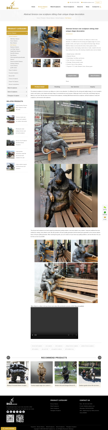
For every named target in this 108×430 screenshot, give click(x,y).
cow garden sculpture (56, 349)
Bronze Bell (11, 75)
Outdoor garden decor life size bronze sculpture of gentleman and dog (90, 385)
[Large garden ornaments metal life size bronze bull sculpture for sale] (10, 154)
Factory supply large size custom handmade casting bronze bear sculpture (42, 385)
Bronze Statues (42, 6)
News (87, 6)
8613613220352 (89, 408)
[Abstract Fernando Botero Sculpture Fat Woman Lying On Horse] (18, 372)
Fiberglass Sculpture (13, 95)
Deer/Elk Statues (14, 53)
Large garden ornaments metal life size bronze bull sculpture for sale (21, 154)
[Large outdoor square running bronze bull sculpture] (10, 167)
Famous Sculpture (13, 78)
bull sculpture (35, 349)
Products (43, 18)
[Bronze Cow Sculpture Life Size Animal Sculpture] (10, 143)
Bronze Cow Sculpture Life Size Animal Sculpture (21, 142)
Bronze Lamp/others (14, 84)
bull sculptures (59, 346)
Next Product (95, 75)
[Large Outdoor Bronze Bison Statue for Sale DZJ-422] (10, 108)
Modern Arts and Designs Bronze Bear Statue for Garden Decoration (66, 385)
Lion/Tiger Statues (14, 49)
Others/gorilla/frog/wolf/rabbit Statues (17, 58)
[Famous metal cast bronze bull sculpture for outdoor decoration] (10, 119)
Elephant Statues (14, 47)
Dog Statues (13, 55)
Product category (58, 400)
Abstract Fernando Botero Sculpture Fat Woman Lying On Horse (18, 385)
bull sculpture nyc (69, 349)
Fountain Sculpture (13, 73)
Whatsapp (105, 214)
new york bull (45, 349)
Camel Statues (14, 65)
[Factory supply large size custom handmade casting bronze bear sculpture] (42, 372)
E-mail (104, 219)
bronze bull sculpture (37, 346)
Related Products (15, 101)
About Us (80, 6)
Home (33, 6)
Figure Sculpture (13, 70)
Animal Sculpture (60, 18)
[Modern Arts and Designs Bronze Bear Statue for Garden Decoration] (66, 372)
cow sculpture (48, 346)
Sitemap (71, 428)
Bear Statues (13, 43)
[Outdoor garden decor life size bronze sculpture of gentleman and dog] (90, 372)
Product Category (17, 29)
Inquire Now (72, 75)
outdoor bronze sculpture (87, 346)
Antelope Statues (14, 63)
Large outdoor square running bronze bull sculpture (21, 166)
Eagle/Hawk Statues (15, 51)
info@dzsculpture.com (88, 2)
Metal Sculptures (56, 6)
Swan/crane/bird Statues (16, 61)
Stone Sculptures (69, 6)
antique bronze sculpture (72, 346)
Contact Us (95, 6)
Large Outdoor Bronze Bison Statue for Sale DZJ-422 (21, 107)
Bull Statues (68, 18)
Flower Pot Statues (13, 81)
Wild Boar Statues (14, 38)
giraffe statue (13, 67)
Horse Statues (13, 41)
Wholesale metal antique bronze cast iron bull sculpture (21, 131)
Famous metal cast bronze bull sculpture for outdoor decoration (21, 119)
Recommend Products (54, 357)
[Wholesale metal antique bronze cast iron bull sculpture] (10, 131)
